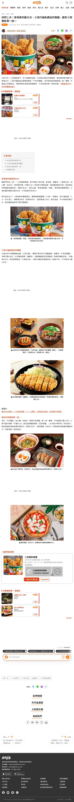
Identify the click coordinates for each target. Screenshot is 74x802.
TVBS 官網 (60, 799)
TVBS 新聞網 (68, 799)
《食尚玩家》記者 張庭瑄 (16, 30)
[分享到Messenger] (66, 30)
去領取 (35, 102)
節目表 (23, 784)
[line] (12, 792)
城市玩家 (5, 7)
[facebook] (3, 792)
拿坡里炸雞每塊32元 (14, 160)
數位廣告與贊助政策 (46, 787)
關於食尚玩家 (6, 779)
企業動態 (4, 787)
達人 (62, 7)
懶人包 (40, 7)
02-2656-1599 (15, 769)
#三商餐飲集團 (45, 678)
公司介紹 (4, 781)
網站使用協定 (44, 784)
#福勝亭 (34, 678)
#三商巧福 (25, 678)
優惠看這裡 (11, 169)
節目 (19, 7)
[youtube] (8, 792)
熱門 (24, 7)
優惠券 (12, 7)
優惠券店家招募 (26, 779)
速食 (12, 14)
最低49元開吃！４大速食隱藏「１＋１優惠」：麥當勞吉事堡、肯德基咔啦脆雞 (32, 411)
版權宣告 (24, 787)
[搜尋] (67, 2)
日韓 (57, 7)
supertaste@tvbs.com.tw (17, 764)
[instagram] (17, 792)
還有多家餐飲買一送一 (14, 166)
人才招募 (4, 784)
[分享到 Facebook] (58, 30)
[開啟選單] (3, 2)
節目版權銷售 (64, 779)
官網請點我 (28, 565)
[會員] (71, 2)
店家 (67, 7)
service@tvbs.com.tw (15, 767)
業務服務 (43, 779)
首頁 (3, 14)
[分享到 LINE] (62, 30)
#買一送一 (6, 678)
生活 (52, 7)
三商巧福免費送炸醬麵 (14, 163)
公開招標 (62, 781)
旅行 (34, 7)
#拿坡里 (15, 678)
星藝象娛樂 (63, 787)
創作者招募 (24, 781)
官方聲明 (62, 784)
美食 (29, 7)
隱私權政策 (43, 781)
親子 (46, 7)
